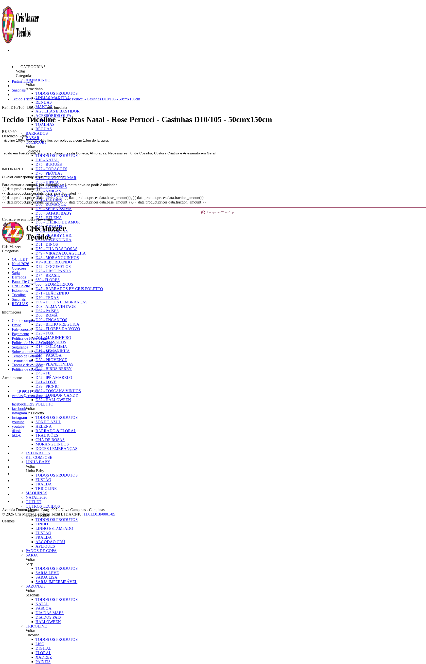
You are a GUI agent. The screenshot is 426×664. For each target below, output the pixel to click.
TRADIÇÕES (47, 435)
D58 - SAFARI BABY (54, 213)
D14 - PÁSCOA (49, 355)
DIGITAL (44, 648)
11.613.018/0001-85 (99, 514)
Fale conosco (22, 329)
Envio (16, 325)
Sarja (32, 555)
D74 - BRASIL (48, 275)
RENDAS (44, 102)
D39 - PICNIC (47, 386)
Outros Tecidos (43, 506)
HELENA (44, 426)
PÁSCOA (44, 608)
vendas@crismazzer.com (31, 396)
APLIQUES (45, 546)
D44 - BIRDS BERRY (54, 369)
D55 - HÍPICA (47, 182)
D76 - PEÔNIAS (49, 173)
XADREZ (44, 657)
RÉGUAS (44, 129)
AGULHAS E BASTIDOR (58, 111)
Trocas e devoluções (27, 365)
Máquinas (36, 493)
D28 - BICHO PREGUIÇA (57, 324)
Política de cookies (26, 369)
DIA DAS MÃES (50, 613)
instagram (19, 413)
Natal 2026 (36, 497)
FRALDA (44, 484)
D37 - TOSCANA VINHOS (58, 391)
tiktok (16, 431)
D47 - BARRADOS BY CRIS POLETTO (69, 289)
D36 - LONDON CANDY (57, 395)
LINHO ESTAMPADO (54, 528)
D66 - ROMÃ (47, 315)
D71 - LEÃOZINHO (52, 293)
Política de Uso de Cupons (32, 343)
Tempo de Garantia (27, 356)
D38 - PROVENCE (51, 360)
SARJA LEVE (47, 573)
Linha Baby (38, 462)
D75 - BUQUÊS (49, 164)
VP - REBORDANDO (54, 262)
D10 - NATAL (47, 160)
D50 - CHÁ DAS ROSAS (56, 249)
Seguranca (20, 347)
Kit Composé (39, 457)
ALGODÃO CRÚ (50, 542)
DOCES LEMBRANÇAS (56, 448)
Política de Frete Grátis (29, 338)
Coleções (19, 268)
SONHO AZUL (48, 422)
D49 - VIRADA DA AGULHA (61, 253)
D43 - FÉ (43, 373)
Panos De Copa (41, 551)
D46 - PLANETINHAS (54, 364)
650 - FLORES (48, 280)
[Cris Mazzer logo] (20, 42)
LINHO (42, 524)
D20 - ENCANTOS (51, 320)
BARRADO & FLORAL (56, 431)
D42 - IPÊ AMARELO (54, 377)
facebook (19, 404)
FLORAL (43, 653)
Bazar (32, 138)
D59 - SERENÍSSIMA (54, 209)
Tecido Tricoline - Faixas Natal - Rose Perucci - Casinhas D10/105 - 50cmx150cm (76, 99)
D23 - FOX (45, 333)
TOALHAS (45, 124)
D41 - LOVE (46, 382)
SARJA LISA (46, 577)
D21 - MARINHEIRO (53, 337)
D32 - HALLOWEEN (53, 400)
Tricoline (36, 626)
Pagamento (20, 334)
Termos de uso (23, 360)
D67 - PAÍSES (47, 311)
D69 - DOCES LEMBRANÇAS (62, 302)
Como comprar (23, 320)
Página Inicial (22, 81)
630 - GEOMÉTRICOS (54, 284)
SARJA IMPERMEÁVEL (56, 582)
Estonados (38, 453)
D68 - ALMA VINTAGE (56, 306)
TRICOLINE (46, 488)
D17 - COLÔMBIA (51, 346)
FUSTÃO (43, 480)
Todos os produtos (57, 93)
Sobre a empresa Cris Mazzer (34, 352)
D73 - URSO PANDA (53, 271)
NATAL (42, 604)
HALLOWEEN (48, 622)
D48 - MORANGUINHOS (57, 258)
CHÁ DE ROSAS (50, 440)
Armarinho (38, 80)
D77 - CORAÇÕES (51, 169)
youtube (18, 422)
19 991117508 (27, 391)
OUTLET (33, 502)
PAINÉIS (43, 662)
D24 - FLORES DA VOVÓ (58, 329)
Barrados (37, 133)
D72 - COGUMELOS (53, 266)
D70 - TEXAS (47, 297)
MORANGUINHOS (52, 444)
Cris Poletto (39, 404)
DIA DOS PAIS (48, 617)
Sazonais (36, 586)
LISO (40, 644)
